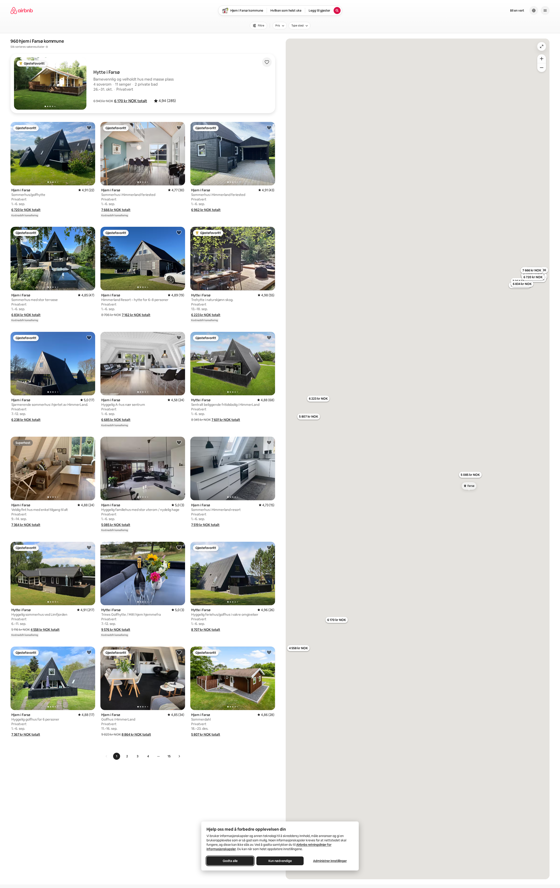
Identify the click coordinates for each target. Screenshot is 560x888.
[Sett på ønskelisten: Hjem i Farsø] (89, 127)
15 (169, 756)
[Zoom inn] (541, 58)
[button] (130, 100)
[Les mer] (47, 47)
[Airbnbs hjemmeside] (21, 10)
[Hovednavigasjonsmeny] (545, 10)
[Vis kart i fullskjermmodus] (541, 46)
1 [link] (116, 756)
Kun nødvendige (280, 861)
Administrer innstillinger (330, 861)
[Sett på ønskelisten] (267, 62)
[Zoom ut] (541, 67)
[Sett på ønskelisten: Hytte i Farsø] (269, 232)
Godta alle (230, 861)
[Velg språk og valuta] (533, 10)
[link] (106, 756)
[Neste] (179, 756)
